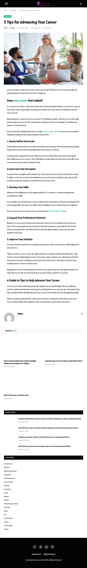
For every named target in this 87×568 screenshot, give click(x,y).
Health (6, 500)
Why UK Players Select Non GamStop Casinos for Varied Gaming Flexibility (44, 446)
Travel (6, 529)
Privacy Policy (49, 554)
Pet (5, 515)
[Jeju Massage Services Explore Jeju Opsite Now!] (64, 347)
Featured (7, 489)
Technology (8, 525)
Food (5, 493)
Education (7, 475)
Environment (8, 482)
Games (6, 496)
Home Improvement (11, 504)
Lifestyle (7, 16)
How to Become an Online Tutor (16, 395)
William (12, 28)
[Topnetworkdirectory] (43, 3)
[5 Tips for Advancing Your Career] (43, 59)
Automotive (8, 464)
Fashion (6, 486)
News (6, 511)
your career (20, 100)
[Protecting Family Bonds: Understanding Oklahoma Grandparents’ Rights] (23, 347)
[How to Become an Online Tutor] (23, 381)
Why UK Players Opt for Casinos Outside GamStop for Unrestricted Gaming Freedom (48, 428)
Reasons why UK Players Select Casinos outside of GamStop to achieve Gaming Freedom (49, 419)
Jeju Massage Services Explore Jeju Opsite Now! (63, 361)
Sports (6, 522)
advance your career (50, 131)
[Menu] (6, 3)
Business (7, 467)
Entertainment (9, 478)
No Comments (36, 28)
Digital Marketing (10, 471)
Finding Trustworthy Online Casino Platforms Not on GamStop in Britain (43, 437)
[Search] (81, 3)
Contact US (36, 554)
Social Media (8, 518)
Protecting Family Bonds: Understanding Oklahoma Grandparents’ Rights (20, 362)
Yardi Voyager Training (57, 211)
